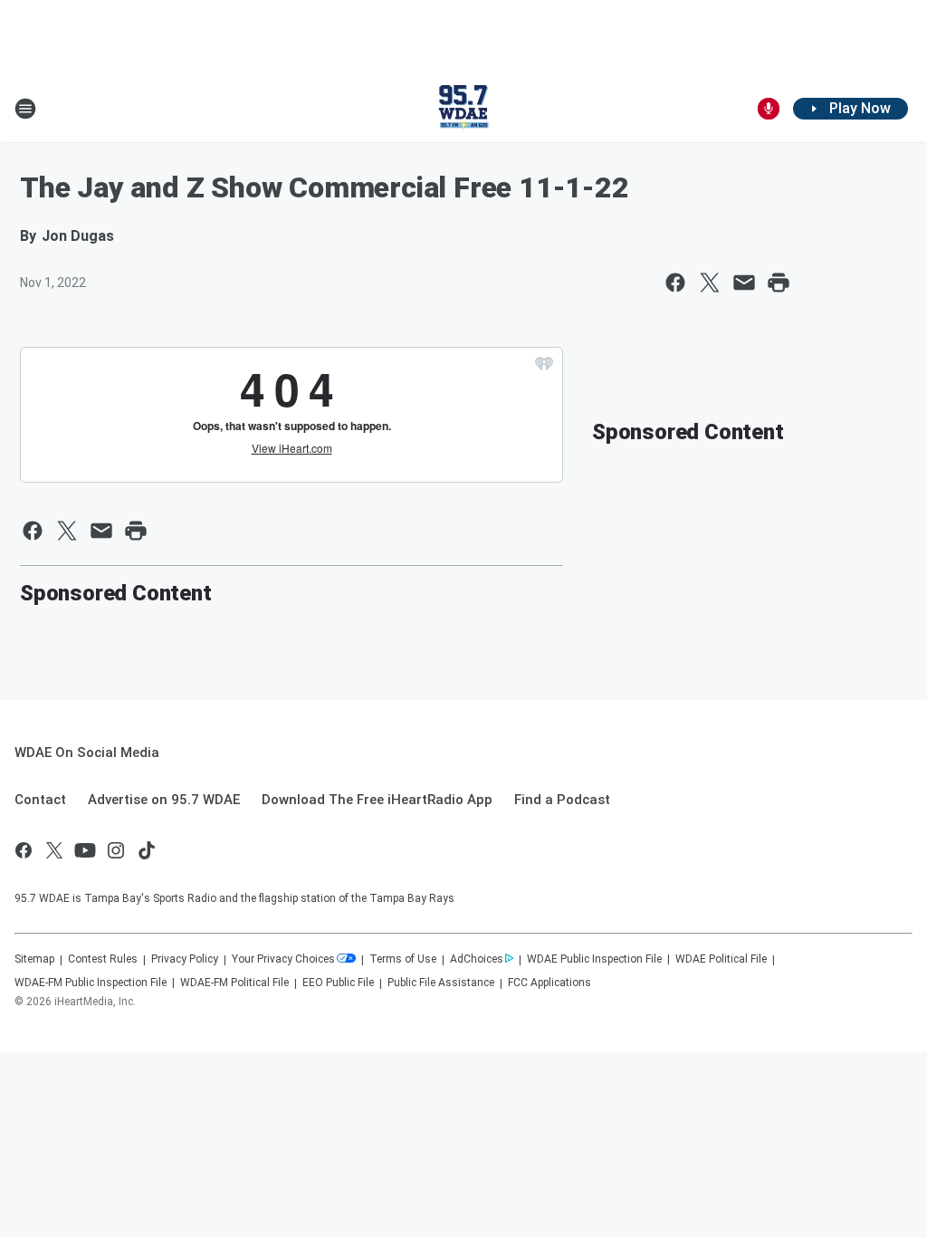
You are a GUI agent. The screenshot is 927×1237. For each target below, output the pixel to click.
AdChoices (476, 959)
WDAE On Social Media (86, 752)
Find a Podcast (562, 799)
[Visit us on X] (54, 850)
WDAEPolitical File (721, 959)
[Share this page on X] (709, 282)
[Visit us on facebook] (23, 850)
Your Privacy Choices (283, 959)
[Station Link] (463, 109)
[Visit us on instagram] (116, 850)
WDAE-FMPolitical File (234, 982)
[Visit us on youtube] (85, 850)
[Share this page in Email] (744, 282)
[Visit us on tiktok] (147, 850)
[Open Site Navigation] (25, 109)
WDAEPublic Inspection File (594, 959)
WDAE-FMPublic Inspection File (90, 982)
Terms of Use (402, 959)
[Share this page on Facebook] (675, 282)
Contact (40, 799)
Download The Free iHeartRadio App (377, 799)
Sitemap (34, 959)
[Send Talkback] (768, 109)
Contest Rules (103, 959)
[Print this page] (778, 282)
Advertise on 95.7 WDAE (164, 799)
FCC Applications (549, 982)
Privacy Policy (184, 959)
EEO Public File (338, 982)
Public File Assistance (440, 982)
